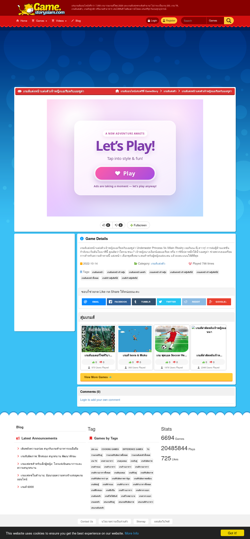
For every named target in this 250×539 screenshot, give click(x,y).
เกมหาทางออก (145, 496)
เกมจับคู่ (134, 461)
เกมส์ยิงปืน (110, 490)
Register (170, 20)
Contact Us (87, 521)
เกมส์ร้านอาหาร (125, 490)
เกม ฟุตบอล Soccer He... (171, 355)
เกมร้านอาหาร (125, 466)
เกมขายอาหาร (107, 461)
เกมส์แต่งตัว (158, 263)
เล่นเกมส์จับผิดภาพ (126, 502)
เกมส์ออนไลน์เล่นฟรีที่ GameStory (41, 8)
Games (40, 20)
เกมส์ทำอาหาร (123, 484)
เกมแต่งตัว (95, 502)
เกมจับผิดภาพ (146, 461)
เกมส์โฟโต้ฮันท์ (111, 496)
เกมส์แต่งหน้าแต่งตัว (137, 272)
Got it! (232, 532)
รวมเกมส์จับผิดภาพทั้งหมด (117, 455)
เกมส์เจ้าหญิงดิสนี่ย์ (110, 278)
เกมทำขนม (95, 466)
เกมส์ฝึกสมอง (96, 490)
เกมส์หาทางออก (142, 490)
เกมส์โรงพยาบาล (128, 496)
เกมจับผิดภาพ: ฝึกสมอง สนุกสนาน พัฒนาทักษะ (48, 456)
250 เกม (94, 449)
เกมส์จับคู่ (133, 472)
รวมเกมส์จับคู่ (96, 455)
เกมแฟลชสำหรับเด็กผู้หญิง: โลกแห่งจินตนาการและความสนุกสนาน (49, 466)
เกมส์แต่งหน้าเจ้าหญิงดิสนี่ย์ (181, 272)
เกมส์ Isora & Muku (135, 355)
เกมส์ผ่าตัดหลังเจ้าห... (209, 355)
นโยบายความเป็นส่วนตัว (115, 521)
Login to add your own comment (100, 400)
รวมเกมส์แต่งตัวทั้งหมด (140, 455)
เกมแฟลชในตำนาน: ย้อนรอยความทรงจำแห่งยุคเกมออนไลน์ (50, 477)
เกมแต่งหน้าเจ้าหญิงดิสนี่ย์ (207, 272)
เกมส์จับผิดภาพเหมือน (143, 478)
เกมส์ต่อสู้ (95, 484)
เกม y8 (94, 461)
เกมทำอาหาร (109, 466)
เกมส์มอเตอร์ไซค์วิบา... (98, 355)
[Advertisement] (125, 59)
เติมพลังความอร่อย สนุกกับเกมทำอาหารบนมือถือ (49, 448)
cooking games (110, 449)
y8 (148, 449)
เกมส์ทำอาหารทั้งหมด (142, 484)
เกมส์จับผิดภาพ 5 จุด (99, 478)
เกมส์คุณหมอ (119, 472)
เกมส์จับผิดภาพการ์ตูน (121, 478)
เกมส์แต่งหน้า (97, 272)
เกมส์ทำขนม (108, 484)
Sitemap (141, 521)
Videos (60, 20)
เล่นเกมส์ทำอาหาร (145, 502)
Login (154, 20)
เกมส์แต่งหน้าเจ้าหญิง (116, 272)
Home (23, 20)
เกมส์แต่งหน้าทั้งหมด (90, 278)
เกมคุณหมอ (122, 461)
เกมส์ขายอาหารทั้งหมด (100, 472)
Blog (78, 20)
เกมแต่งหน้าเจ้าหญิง (158, 272)
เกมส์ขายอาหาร (142, 466)
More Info (132, 533)
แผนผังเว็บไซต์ (162, 521)
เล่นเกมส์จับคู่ (109, 502)
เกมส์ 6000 (27, 487)
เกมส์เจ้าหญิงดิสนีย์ (130, 278)
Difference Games (133, 449)
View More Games (96, 377)
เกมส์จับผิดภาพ (147, 472)
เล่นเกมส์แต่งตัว (97, 507)
